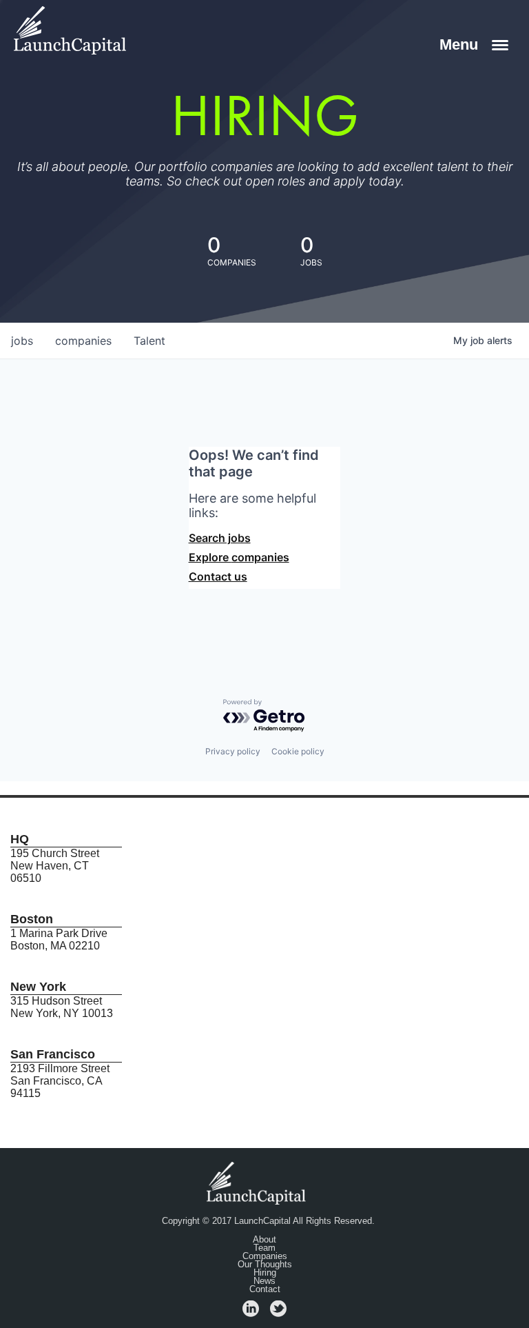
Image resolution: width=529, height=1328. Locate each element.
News (264, 1281)
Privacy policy (232, 751)
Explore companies (239, 557)
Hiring (264, 1273)
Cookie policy (297, 751)
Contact (264, 1289)
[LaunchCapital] (258, 1182)
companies (83, 341)
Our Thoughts (265, 1264)
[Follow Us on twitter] (278, 1313)
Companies (264, 1256)
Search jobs (220, 538)
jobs (22, 341)
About (264, 1240)
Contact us (218, 576)
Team (264, 1248)
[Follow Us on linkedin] (250, 1313)
